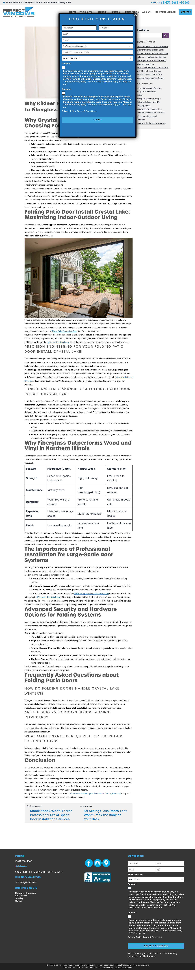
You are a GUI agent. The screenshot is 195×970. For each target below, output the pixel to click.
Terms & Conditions (152, 937)
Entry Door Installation (146, 91)
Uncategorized (143, 105)
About (146, 11)
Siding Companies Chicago (149, 98)
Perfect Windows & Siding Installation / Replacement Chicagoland (38, 2)
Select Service (135, 874)
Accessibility (127, 965)
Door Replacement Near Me (149, 88)
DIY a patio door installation (48, 597)
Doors (116, 11)
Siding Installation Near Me (148, 102)
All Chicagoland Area (25, 882)
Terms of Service (121, 967)
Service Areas (165, 11)
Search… (143, 29)
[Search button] (165, 35)
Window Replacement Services (150, 112)
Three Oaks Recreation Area (64, 331)
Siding (102, 11)
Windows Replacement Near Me (151, 123)
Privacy (118, 965)
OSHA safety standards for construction (91, 593)
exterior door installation (58, 342)
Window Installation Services (149, 109)
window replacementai (147, 116)
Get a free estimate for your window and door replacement (95, 793)
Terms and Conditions (141, 965)
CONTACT (186, 12)
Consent (132, 884)
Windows (86, 11)
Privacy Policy (135, 937)
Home (73, 11)
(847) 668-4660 (175, 3)
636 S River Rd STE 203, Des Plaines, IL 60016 (39, 871)
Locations (132, 11)
